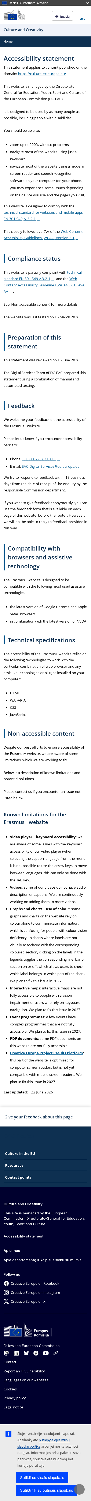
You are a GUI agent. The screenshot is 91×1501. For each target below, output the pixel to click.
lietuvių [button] (65, 17)
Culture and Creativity (23, 1204)
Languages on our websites (26, 1380)
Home (8, 41)
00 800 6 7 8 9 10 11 (39, 458)
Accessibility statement (23, 1236)
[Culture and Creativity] (14, 15)
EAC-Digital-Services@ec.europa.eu (51, 466)
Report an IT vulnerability (24, 1371)
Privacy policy (15, 1398)
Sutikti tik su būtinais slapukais (46, 1490)
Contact (10, 1362)
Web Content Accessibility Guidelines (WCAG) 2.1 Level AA (44, 285)
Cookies (10, 1389)
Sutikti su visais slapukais (42, 1477)
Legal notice (13, 1407)
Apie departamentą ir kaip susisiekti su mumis (42, 1260)
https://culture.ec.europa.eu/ (42, 73)
